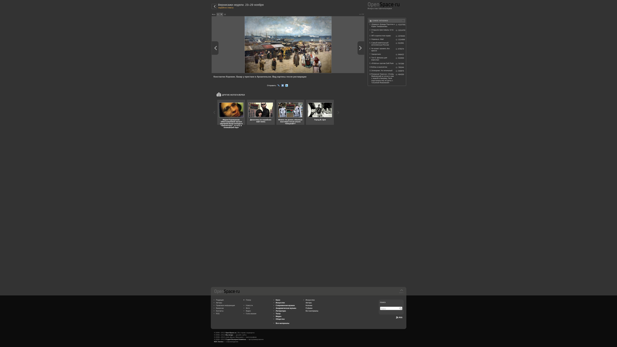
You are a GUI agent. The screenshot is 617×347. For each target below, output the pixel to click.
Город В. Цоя (320, 120)
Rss (400, 317)
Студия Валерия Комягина (235, 339)
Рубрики (309, 308)
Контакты (220, 311)
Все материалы (312, 311)
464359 (401, 74)
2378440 (401, 36)
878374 (401, 49)
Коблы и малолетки (379, 67)
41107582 (401, 25)
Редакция (220, 300)
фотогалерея (385, 8)
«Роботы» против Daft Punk (382, 63)
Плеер (248, 300)
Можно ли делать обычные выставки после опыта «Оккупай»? (290, 122)
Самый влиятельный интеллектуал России (380, 44)
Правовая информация (225, 305)
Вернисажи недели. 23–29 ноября (241, 4)
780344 (401, 67)
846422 (401, 54)
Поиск (383, 302)
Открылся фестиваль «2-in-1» (382, 31)
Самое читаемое (380, 21)
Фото (248, 308)
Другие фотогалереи (233, 95)
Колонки (309, 305)
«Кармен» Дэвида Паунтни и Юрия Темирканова (383, 25)
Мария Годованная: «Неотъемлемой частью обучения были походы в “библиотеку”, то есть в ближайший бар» (231, 123)
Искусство (373, 8)
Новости (249, 305)
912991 (401, 43)
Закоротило (376, 54)
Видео (248, 311)
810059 (401, 58)
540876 (401, 71)
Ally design (229, 335)
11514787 (401, 30)
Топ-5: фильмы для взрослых (379, 59)
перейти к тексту (225, 8)
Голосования (251, 314)
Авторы (219, 303)
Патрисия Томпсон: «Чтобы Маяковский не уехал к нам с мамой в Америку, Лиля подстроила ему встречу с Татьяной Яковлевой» (382, 78)
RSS (217, 314)
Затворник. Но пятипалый (381, 70)
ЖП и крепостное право (381, 36)
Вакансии (220, 308)
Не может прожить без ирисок (380, 50)
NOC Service (219, 342)
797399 (401, 64)
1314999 (401, 39)
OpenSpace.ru (230, 333)
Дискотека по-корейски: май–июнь (261, 121)
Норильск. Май (377, 39)
